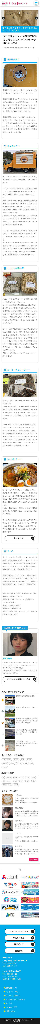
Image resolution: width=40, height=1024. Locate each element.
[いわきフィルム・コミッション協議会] (30, 907)
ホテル (29, 760)
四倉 (33, 777)
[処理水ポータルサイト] (30, 915)
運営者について (11, 988)
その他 (5, 767)
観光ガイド (18, 944)
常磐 (22, 777)
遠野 (4, 781)
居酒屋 (5, 763)
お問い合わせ (10, 1011)
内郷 (27, 777)
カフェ (16, 760)
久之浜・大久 (7, 785)
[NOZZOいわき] (10, 907)
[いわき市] (10, 877)
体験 (31, 763)
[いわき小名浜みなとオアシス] (30, 892)
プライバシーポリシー (13, 992)
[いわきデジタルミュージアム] (10, 915)
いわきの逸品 (18, 938)
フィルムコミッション (19, 931)
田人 (27, 781)
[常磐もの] (10, 885)
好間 (16, 781)
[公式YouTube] (30, 885)
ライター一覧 (33, 859)
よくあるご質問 (11, 1007)
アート (19, 763)
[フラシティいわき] (10, 900)
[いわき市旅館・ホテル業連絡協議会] (10, 892)
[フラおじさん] (30, 900)
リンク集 (8, 1003)
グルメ (12, 763)
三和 (22, 781)
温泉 (26, 763)
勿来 (16, 777)
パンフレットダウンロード (15, 999)
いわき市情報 (7, 760)
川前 (33, 781)
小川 (10, 781)
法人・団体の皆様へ (12, 995)
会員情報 (18, 950)
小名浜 (9, 777)
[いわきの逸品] (30, 877)
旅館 (22, 760)
